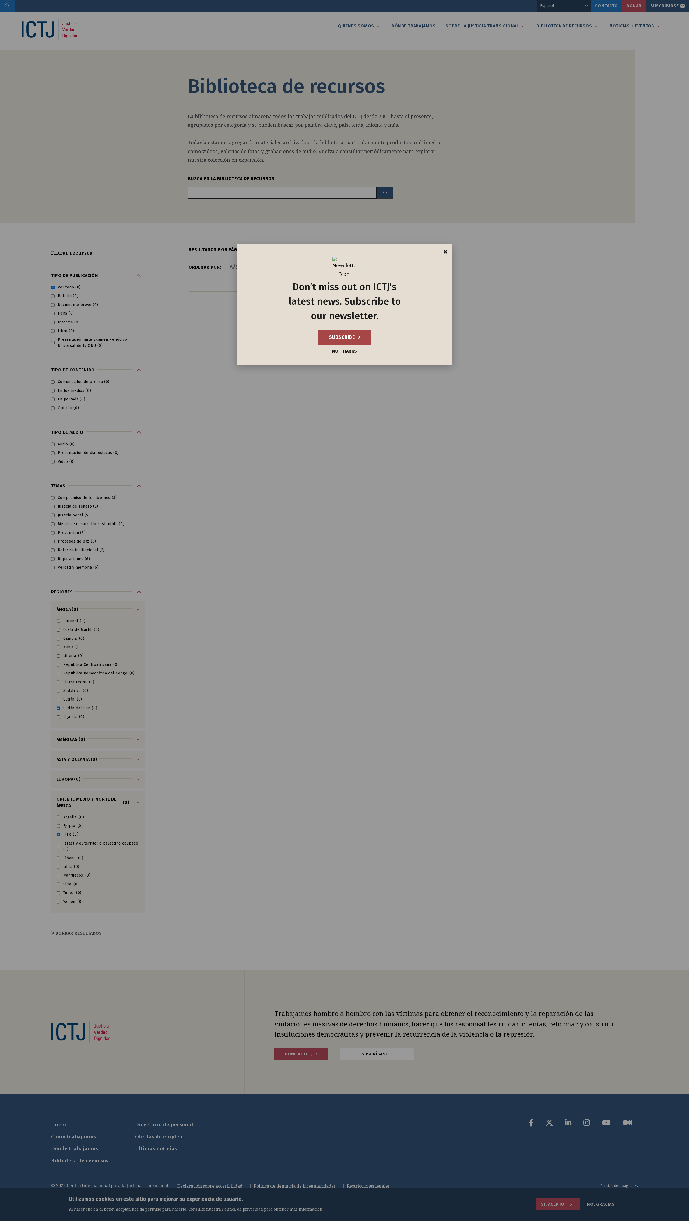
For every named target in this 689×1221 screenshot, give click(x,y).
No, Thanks (344, 351)
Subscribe (342, 337)
